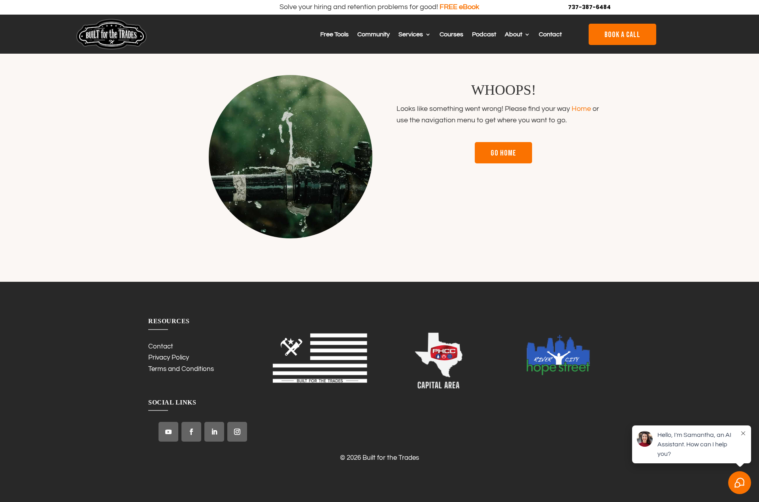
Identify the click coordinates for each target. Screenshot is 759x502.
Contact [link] (550, 34)
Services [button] (410, 34)
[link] (111, 47)
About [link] (513, 34)
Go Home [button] (503, 153)
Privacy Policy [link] (168, 357)
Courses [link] (451, 34)
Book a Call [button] (622, 34)
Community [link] (373, 34)
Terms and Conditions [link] (181, 369)
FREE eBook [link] (459, 7)
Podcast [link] (484, 34)
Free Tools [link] (334, 34)
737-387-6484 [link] (589, 7)
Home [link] (581, 108)
